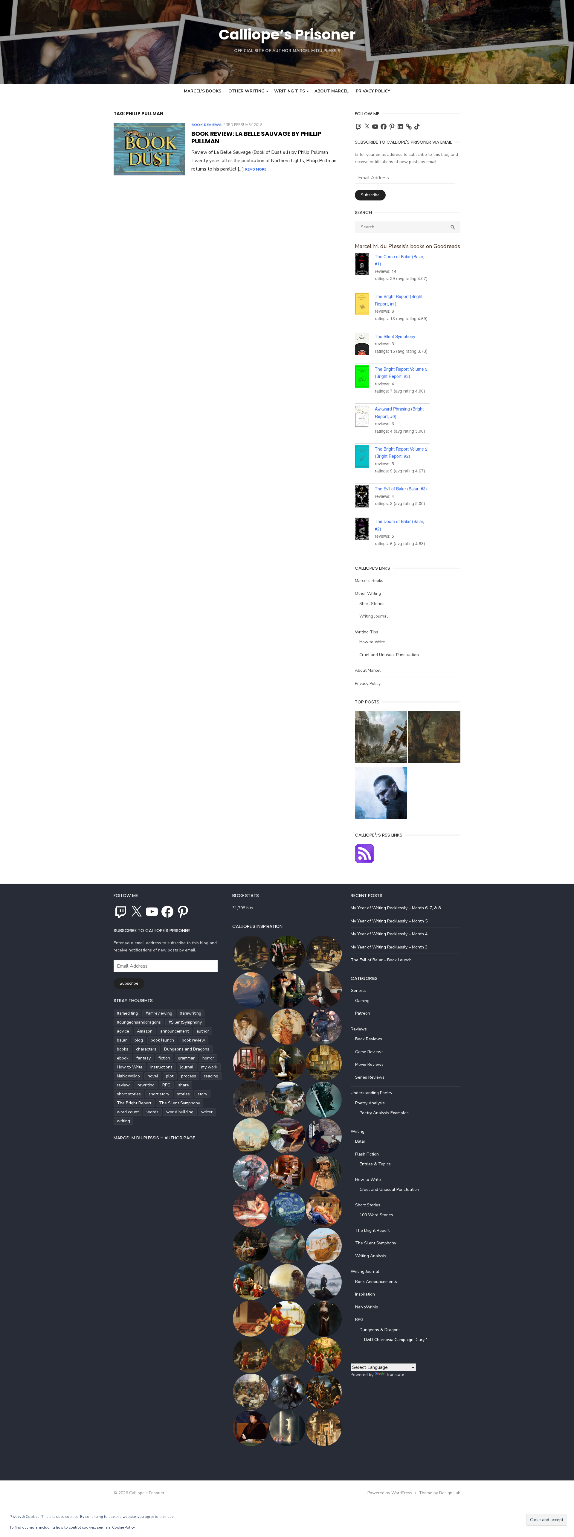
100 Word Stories (376, 1215)
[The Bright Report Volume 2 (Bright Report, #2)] (365, 457)
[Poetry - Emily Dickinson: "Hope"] (434, 738)
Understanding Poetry (371, 1093)
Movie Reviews (369, 1064)
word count (128, 1112)
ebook (123, 1058)
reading (211, 1076)
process (188, 1076)
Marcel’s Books (202, 91)
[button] (250, 953)
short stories (129, 1094)
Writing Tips (289, 91)
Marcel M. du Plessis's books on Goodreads (407, 246)
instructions (161, 1067)
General (358, 990)
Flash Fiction (367, 1154)
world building (179, 1112)
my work (209, 1067)
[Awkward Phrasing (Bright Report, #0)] (365, 417)
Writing (357, 1131)
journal (186, 1067)
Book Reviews (206, 124)
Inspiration (365, 1294)
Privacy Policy (373, 91)
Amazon (144, 1031)
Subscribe (370, 195)
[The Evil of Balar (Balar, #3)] (365, 497)
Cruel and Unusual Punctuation (389, 655)
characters (146, 1049)
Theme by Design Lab (439, 1493)
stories (183, 1094)
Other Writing (246, 91)
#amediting (127, 1013)
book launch (162, 1040)
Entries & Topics (375, 1164)
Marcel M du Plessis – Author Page (154, 1138)
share (183, 1085)
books (122, 1049)
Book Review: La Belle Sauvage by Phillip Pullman (256, 137)
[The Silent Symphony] (365, 345)
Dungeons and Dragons (186, 1049)
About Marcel (332, 91)
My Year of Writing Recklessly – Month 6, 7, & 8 (396, 908)
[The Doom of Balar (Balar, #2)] (365, 530)
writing (123, 1121)
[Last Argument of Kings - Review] (381, 738)
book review (193, 1040)
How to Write (372, 642)
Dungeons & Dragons (380, 1330)
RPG (166, 1085)
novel (153, 1076)
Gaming (362, 1001)
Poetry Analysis (370, 1103)
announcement (174, 1031)
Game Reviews (369, 1052)
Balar (360, 1141)
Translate (395, 1375)
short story (159, 1094)
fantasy (143, 1058)
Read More (255, 169)
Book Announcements (376, 1281)
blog (139, 1040)
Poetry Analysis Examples (384, 1113)
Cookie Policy (123, 1527)
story (202, 1094)
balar (122, 1040)
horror (208, 1058)
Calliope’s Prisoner (287, 35)
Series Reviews (369, 1077)
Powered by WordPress (389, 1493)
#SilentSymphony (185, 1022)
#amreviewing (159, 1013)
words (152, 1112)
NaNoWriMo (128, 1076)
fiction (164, 1058)
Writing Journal (373, 616)
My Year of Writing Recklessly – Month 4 (389, 934)
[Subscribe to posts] (364, 862)
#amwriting (190, 1013)
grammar (186, 1058)
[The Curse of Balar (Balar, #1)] (365, 265)
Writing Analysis (370, 1256)
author (202, 1031)
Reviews (359, 1029)
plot (169, 1076)
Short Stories (371, 603)
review (123, 1085)
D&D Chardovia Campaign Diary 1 (396, 1340)
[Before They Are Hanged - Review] (381, 794)
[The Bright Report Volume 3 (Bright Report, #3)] (365, 377)
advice (123, 1031)
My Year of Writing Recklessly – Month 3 (389, 947)
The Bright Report (134, 1103)
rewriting (146, 1085)
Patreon (362, 1013)
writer (207, 1112)
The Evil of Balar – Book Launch (381, 960)
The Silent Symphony (395, 336)
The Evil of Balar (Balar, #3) (401, 489)
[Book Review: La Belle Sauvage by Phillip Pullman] (149, 149)
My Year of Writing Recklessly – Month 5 (389, 921)
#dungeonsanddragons (139, 1022)
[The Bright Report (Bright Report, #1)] (365, 305)
